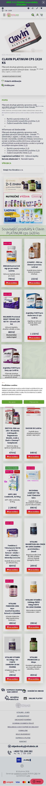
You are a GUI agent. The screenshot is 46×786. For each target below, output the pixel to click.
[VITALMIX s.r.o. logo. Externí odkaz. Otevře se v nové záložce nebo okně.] (3, 383)
